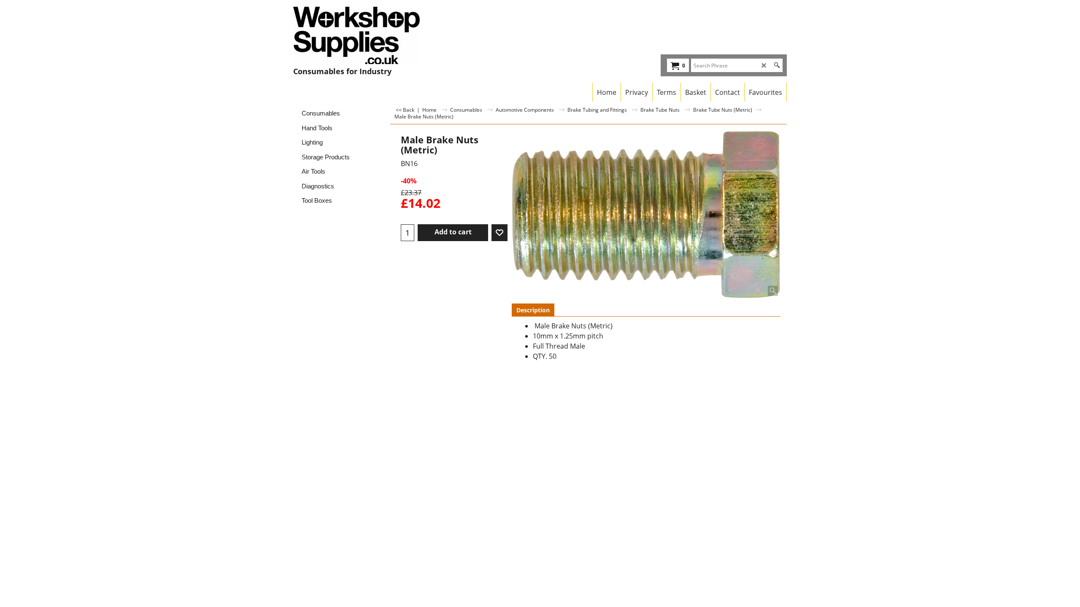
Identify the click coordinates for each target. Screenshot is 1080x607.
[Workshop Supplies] (367, 35)
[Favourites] (499, 233)
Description (533, 310)
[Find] (777, 65)
